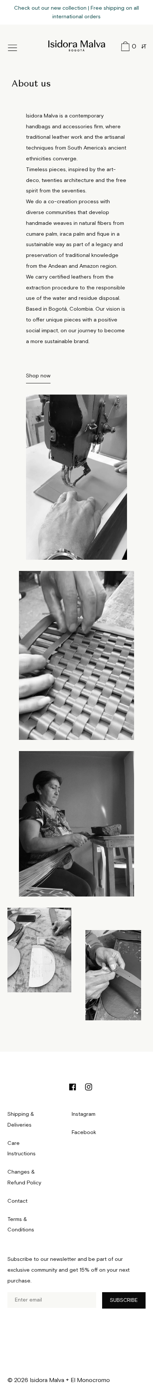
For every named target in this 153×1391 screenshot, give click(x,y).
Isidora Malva (76, 44)
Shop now (38, 375)
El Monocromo (90, 1380)
